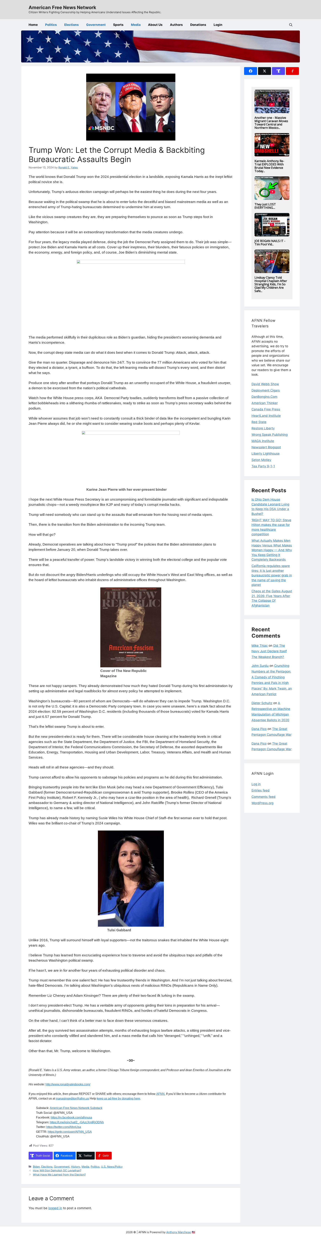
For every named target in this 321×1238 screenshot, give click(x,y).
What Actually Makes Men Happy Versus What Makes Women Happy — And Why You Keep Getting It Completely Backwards (272, 550)
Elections (71, 25)
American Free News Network (62, 7)
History (75, 1166)
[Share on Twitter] (264, 71)
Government (96, 25)
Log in (256, 784)
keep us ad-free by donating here (118, 1098)
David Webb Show (265, 384)
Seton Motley (261, 460)
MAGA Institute (263, 441)
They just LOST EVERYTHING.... (265, 206)
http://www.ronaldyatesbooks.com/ (68, 1084)
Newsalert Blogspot (266, 447)
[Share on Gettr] (292, 71)
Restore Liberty (263, 428)
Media (136, 25)
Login (218, 25)
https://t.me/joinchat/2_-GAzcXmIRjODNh (77, 1122)
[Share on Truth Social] (278, 71)
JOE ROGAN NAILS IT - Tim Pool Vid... (269, 242)
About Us (155, 25)
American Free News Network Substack (76, 1108)
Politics (51, 25)
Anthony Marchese (178, 1232)
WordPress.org (262, 803)
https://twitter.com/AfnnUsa (63, 1127)
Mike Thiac (260, 645)
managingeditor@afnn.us (72, 1098)
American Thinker (265, 403)
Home (33, 25)
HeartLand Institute (266, 415)
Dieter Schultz (262, 703)
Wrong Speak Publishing (270, 434)
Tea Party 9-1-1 (263, 466)
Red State (259, 422)
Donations (198, 25)
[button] (291, 25)
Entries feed (261, 790)
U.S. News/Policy (112, 1166)
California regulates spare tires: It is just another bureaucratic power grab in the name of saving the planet (272, 575)
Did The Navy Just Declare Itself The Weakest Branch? (269, 651)
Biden (36, 1166)
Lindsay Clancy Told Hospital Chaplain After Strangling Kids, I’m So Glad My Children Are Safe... (270, 284)
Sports (118, 25)
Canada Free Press (266, 409)
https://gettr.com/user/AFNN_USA (70, 1131)
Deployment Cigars (266, 390)
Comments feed (263, 797)
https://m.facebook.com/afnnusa (71, 1117)
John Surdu (260, 666)
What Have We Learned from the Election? (59, 1174)
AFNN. (160, 1093)
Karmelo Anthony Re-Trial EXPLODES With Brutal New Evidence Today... (269, 166)
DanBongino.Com (264, 397)
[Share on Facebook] (250, 71)
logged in (55, 1208)
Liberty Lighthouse (266, 453)
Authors (176, 25)
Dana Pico (259, 729)
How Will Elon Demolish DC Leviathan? (57, 1170)
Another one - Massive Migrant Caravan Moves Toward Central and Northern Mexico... (271, 122)
